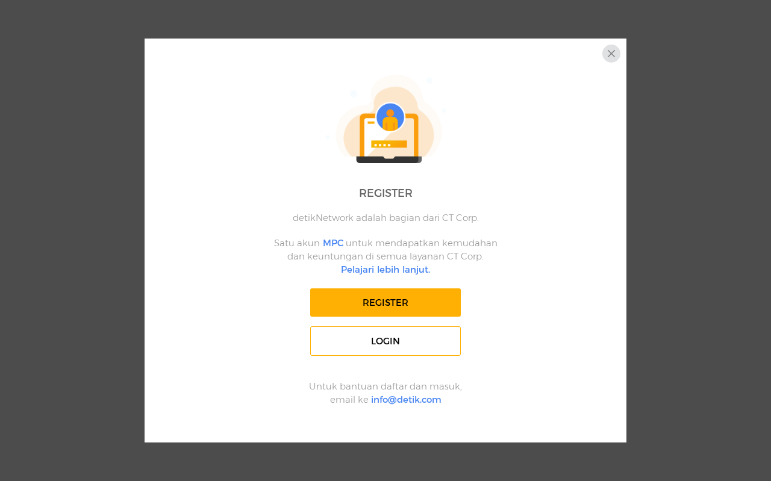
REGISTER (385, 302)
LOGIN (385, 341)
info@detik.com (406, 399)
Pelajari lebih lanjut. (385, 269)
